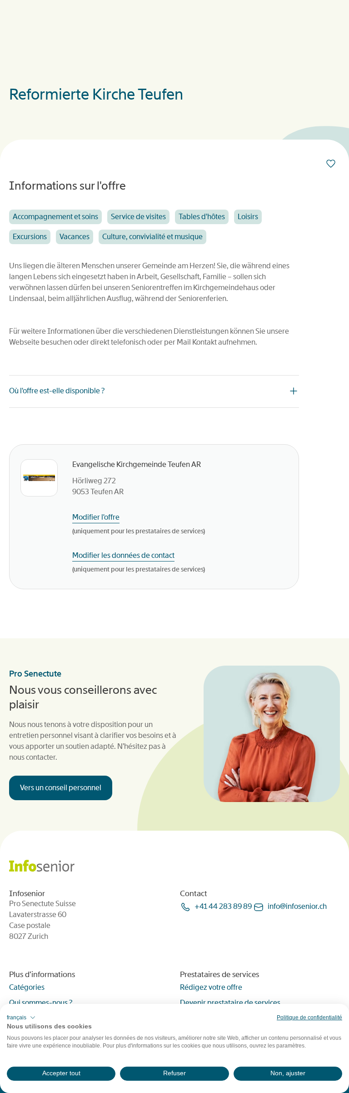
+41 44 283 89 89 (223, 906)
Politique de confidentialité (309, 1017)
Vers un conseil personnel (60, 787)
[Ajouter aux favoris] (332, 163)
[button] (21, 1018)
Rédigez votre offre (211, 987)
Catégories (27, 987)
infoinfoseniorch (297, 906)
